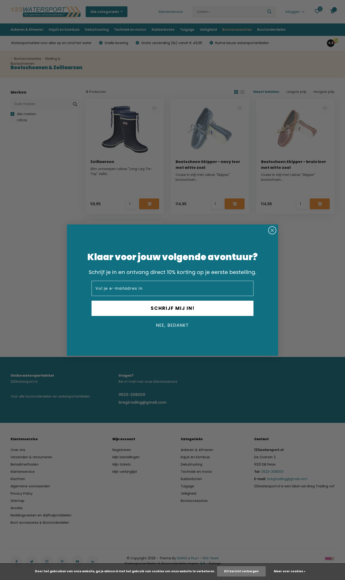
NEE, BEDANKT (172, 325)
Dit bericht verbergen (241, 571)
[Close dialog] (272, 230)
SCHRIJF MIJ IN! (173, 308)
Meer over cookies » (289, 571)
